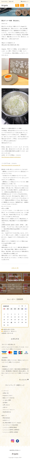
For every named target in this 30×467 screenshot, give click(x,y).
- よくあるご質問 (6, 400)
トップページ (5, 390)
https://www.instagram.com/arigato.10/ (11, 165)
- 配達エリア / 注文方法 (8, 397)
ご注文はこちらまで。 (16, 278)
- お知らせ (4, 407)
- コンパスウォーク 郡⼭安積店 (10, 425)
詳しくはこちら (23, 379)
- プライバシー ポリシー (8, 409)
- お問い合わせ (6, 404)
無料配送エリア (25, 1)
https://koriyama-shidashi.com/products (11, 157)
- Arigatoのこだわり (7, 395)
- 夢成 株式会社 (6, 418)
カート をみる (22, 5)
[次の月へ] (25, 306)
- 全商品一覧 (5, 393)
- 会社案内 (4, 402)
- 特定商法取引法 (6, 412)
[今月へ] (22, 306)
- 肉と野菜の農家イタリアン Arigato (11, 422)
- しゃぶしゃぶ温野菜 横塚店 (9, 427)
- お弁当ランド (6, 420)
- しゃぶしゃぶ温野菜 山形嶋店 (10, 432)
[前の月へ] (18, 306)
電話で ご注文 (17, 5)
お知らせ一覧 (15, 268)
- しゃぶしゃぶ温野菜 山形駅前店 (10, 429)
